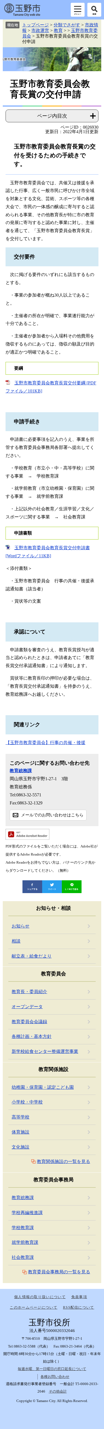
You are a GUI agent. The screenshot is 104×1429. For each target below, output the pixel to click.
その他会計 (58, 1391)
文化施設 (20, 1147)
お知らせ (20, 926)
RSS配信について (78, 1307)
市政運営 (40, 30)
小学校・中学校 (27, 1102)
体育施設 (20, 1132)
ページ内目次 (52, 116)
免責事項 (79, 1297)
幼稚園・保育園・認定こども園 (43, 1087)
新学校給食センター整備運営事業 (45, 1051)
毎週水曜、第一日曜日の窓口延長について (52, 1369)
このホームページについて (33, 1307)
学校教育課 (23, 1227)
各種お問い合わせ (54, 1377)
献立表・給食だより (32, 956)
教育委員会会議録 (29, 1021)
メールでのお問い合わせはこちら (52, 815)
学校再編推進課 (27, 1212)
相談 (16, 941)
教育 (58, 30)
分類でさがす (67, 25)
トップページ (35, 25)
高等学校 (20, 1117)
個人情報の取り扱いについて (40, 1297)
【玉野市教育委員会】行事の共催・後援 (45, 742)
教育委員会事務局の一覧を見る (59, 1271)
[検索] (94, 10)
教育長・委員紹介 (29, 991)
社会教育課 (23, 1257)
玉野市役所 (22, 9)
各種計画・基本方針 (32, 1036)
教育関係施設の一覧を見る (63, 1161)
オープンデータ (27, 1006)
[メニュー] (78, 10)
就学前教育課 (25, 1242)
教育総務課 (21, 770)
